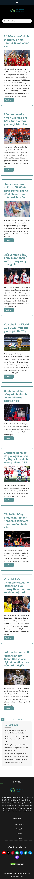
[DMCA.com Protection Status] (17, 864)
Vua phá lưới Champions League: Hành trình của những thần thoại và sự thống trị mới (17, 586)
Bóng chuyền (19, 824)
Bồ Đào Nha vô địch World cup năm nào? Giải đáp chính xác (16, 41)
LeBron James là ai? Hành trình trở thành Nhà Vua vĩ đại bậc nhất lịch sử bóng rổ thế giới (16, 659)
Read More (8, 100)
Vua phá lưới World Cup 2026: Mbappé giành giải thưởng (16, 328)
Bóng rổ (19, 834)
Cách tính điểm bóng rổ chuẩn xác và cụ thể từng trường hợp (16, 396)
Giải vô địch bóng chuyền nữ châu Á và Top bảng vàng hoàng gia (15, 259)
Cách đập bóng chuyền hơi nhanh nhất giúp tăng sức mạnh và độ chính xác (16, 521)
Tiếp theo (20, 719)
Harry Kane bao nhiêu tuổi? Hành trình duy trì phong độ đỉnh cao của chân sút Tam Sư (16, 190)
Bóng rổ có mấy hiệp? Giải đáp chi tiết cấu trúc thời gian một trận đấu (15, 119)
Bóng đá (19, 829)
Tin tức (19, 838)
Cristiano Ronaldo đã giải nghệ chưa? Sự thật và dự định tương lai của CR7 (16, 457)
